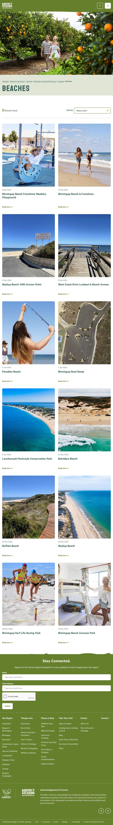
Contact (105, 718)
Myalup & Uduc (8, 760)
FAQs (61, 749)
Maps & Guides (65, 724)
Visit (36, 822)
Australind (6, 724)
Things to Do (27, 718)
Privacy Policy (89, 822)
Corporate (46, 822)
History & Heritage (28, 744)
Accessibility (76, 822)
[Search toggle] (100, 6)
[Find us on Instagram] (108, 811)
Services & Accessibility (68, 744)
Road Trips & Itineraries (68, 740)
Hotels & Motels (47, 764)
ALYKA (101, 822)
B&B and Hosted (47, 731)
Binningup (6, 736)
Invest (56, 822)
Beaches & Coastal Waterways (45, 82)
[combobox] (92, 111)
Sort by (70, 111)
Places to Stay (47, 718)
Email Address (7, 684)
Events (84, 718)
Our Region (7, 718)
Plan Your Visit (66, 718)
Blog (61, 736)
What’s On (85, 724)
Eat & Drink (25, 728)
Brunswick (6, 740)
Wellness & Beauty (28, 753)
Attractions (25, 724)
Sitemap (64, 822)
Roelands (6, 765)
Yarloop (5, 769)
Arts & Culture (26, 740)
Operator (5, 82)
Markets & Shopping (29, 749)
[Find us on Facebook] (101, 811)
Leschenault (7, 756)
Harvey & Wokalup (9, 751)
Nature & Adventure (17, 82)
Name (4, 673)
